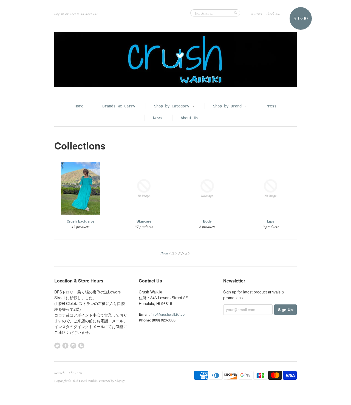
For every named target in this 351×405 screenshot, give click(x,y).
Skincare (144, 221)
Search (59, 373)
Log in (59, 14)
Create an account (84, 14)
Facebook (65, 345)
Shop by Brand (228, 106)
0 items (256, 14)
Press (270, 106)
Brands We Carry (118, 106)
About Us (189, 118)
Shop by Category (172, 106)
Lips (270, 221)
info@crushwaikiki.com (169, 314)
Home (79, 106)
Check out (273, 14)
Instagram (73, 345)
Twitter (57, 345)
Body (207, 221)
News (157, 118)
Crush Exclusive (80, 221)
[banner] (175, 59)
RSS (81, 345)
